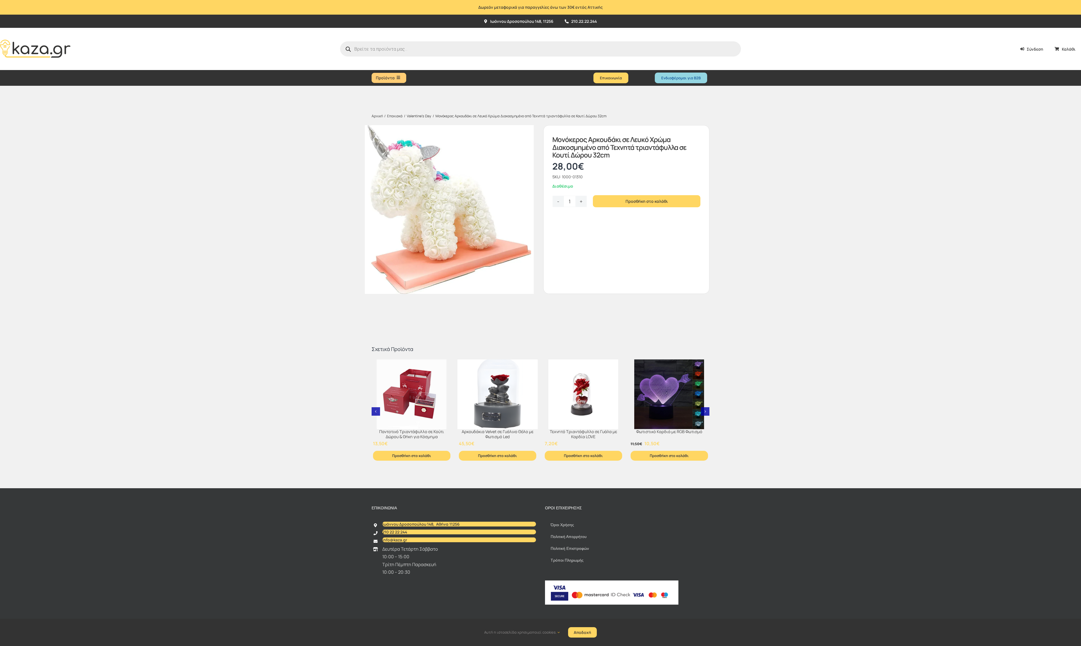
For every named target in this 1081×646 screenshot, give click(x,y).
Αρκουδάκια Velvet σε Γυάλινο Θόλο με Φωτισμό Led (497, 434)
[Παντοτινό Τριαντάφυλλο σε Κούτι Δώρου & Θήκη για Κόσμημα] (412, 394)
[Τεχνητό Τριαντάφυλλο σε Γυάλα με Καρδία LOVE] (583, 394)
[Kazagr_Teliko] (35, 30)
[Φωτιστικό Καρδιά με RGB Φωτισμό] (669, 394)
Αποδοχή (582, 632)
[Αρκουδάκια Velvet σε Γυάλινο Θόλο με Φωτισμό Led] (497, 394)
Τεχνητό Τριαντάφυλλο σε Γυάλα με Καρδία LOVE (583, 434)
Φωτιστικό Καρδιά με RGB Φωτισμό (669, 431)
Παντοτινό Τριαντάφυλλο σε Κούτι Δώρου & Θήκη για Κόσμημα (411, 434)
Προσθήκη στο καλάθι (647, 201)
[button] (376, 411)
